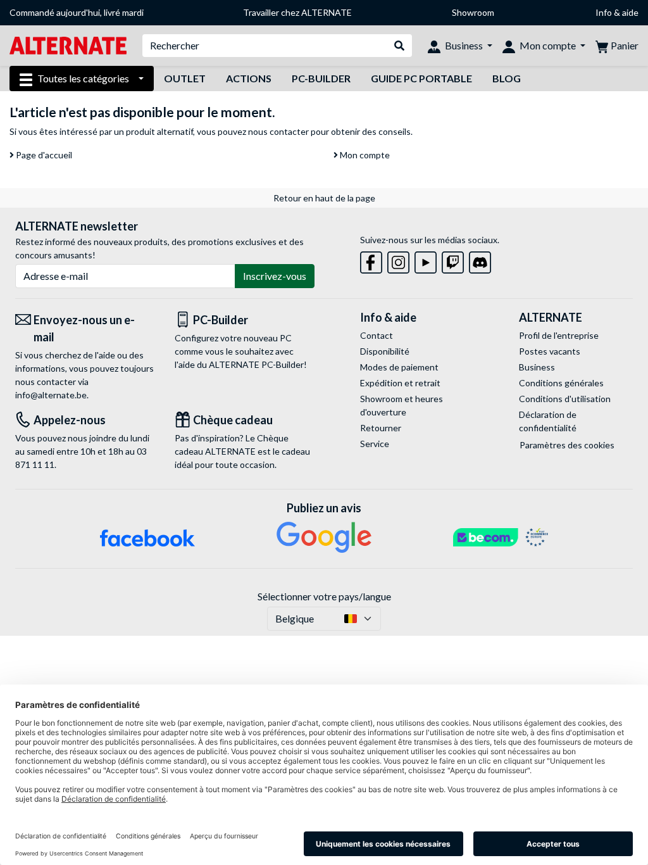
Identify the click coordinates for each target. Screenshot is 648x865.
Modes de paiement (399, 367)
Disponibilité (384, 351)
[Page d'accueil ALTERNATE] (68, 44)
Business (537, 367)
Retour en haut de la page (324, 198)
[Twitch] (453, 260)
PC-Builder (321, 78)
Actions (248, 78)
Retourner (380, 427)
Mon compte (364, 154)
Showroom (473, 12)
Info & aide (617, 12)
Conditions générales (561, 382)
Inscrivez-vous (274, 276)
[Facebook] (371, 260)
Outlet (185, 78)
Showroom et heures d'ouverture (401, 405)
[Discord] (480, 260)
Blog (506, 78)
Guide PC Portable (421, 78)
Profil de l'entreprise (559, 335)
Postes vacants (549, 351)
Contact (376, 335)
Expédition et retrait (400, 382)
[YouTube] (425, 260)
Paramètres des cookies (567, 444)
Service (374, 443)
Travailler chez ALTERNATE (297, 12)
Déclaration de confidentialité (547, 421)
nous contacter (278, 131)
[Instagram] (398, 260)
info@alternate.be (51, 394)
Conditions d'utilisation (565, 398)
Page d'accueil (43, 154)
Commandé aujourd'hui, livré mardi (76, 12)
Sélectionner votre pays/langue (324, 596)
